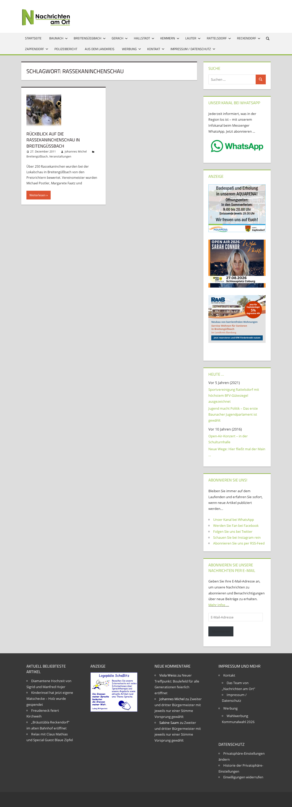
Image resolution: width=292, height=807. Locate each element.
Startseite (33, 38)
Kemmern (167, 38)
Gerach (117, 38)
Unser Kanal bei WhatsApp (233, 519)
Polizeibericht (65, 49)
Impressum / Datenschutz (190, 49)
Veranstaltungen (60, 156)
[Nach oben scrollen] (285, 800)
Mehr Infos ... (218, 605)
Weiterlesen (37, 195)
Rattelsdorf (217, 38)
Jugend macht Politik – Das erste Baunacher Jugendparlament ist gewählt (233, 414)
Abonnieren (221, 631)
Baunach (56, 38)
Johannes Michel (76, 151)
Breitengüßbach (87, 38)
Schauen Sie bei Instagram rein (237, 537)
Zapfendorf (34, 49)
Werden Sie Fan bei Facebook (236, 525)
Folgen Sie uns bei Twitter (232, 531)
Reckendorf (246, 38)
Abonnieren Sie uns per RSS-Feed (239, 543)
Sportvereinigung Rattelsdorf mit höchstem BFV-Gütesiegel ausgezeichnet (233, 395)
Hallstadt (142, 38)
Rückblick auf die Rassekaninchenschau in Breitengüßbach (53, 140)
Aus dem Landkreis (99, 49)
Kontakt (153, 49)
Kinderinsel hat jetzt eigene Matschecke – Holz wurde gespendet (49, 698)
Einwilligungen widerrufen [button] (243, 777)
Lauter (190, 38)
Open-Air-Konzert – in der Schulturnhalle (228, 439)
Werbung (129, 49)
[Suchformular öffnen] (268, 38)
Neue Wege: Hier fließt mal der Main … (236, 452)
